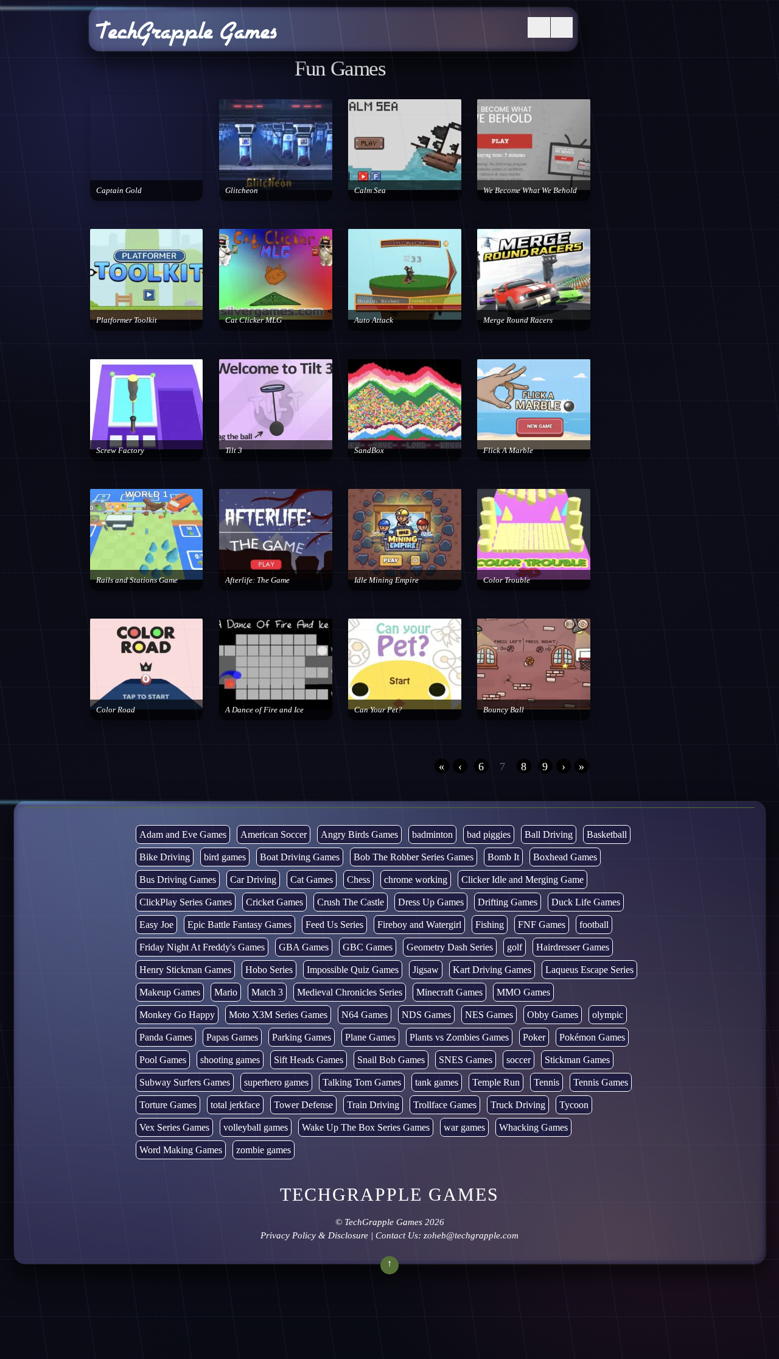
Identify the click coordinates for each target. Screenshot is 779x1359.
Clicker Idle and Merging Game (522, 879)
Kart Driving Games (492, 969)
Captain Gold (119, 190)
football (594, 924)
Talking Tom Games (362, 1082)
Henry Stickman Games (185, 969)
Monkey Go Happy (177, 1015)
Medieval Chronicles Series (349, 992)
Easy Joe (156, 924)
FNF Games (541, 924)
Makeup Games (169, 992)
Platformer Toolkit (126, 320)
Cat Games (311, 879)
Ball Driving (549, 834)
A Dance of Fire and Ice (264, 709)
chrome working (415, 879)
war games (464, 1127)
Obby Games (552, 1015)
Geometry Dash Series (450, 947)
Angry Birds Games (359, 834)
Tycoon (574, 1105)
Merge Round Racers (518, 320)
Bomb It (503, 857)
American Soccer (273, 834)
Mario (225, 992)
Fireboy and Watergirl (419, 924)
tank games (436, 1082)
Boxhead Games (565, 857)
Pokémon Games (592, 1037)
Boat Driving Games (300, 857)
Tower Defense (303, 1105)
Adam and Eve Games (182, 834)
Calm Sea (370, 190)
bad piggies (489, 834)
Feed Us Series (334, 924)
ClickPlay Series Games (185, 902)
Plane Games (370, 1037)
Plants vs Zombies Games (459, 1037)
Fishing (489, 924)
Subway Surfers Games (184, 1082)
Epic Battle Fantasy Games (239, 924)
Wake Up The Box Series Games (366, 1127)
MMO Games (523, 992)
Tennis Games (600, 1082)
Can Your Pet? (378, 709)
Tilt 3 (233, 450)
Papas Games (232, 1037)
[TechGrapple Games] (186, 38)
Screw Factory (120, 450)
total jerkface (235, 1105)
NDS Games (426, 1015)
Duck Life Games (585, 902)
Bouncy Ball (503, 709)
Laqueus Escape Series (589, 969)
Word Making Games (180, 1150)
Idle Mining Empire (386, 580)
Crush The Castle (350, 902)
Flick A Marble (508, 450)
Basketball (607, 834)
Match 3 (267, 992)
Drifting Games (507, 902)
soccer (518, 1060)
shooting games (230, 1060)
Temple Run (496, 1082)
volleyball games (255, 1127)
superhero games (276, 1082)
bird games (225, 857)
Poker (534, 1037)
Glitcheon (241, 190)
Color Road (115, 709)
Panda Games (165, 1037)
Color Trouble (506, 580)
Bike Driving (164, 857)
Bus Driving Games (177, 879)
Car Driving (253, 879)
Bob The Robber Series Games (413, 857)
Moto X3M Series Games (278, 1015)
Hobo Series (269, 969)
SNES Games (465, 1060)
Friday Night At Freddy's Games (202, 947)
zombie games (263, 1150)
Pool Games (162, 1060)
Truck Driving (518, 1105)
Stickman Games (577, 1060)
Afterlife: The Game (257, 580)
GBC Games (368, 947)
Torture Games (168, 1105)
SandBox (369, 450)
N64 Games (364, 1015)
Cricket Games (274, 902)
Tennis (546, 1082)
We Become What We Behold (530, 190)
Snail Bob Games (391, 1060)
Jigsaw (426, 969)
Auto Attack (373, 320)
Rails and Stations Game (137, 580)
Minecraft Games (449, 992)
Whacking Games (533, 1127)
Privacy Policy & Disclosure (314, 1235)
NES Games (489, 1015)
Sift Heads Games (308, 1060)
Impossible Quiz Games (353, 969)
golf (514, 947)
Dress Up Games (431, 902)
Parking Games (301, 1037)
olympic (607, 1015)
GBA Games (304, 947)
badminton (432, 834)
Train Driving (373, 1105)
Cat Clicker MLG (253, 320)
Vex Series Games (174, 1127)
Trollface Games (445, 1105)
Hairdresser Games (572, 947)
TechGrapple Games (383, 1222)
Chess (358, 879)
